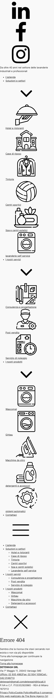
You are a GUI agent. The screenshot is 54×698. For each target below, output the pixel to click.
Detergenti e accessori (23, 603)
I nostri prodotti (14, 588)
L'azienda (11, 545)
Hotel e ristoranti (20, 552)
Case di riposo (19, 556)
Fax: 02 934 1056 (32, 674)
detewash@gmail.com (12, 681)
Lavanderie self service (23, 570)
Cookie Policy (22, 692)
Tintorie (15, 559)
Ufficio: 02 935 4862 (11, 674)
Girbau (14, 596)
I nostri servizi (13, 574)
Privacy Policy (7, 692)
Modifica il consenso (41, 692)
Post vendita (18, 581)
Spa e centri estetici (22, 567)
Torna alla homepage (11, 663)
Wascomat (16, 592)
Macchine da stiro (20, 599)
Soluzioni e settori (15, 548)
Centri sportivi (19, 563)
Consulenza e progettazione (26, 577)
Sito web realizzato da (24, 696)
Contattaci (11, 607)
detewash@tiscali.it (35, 681)
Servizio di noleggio (22, 585)
